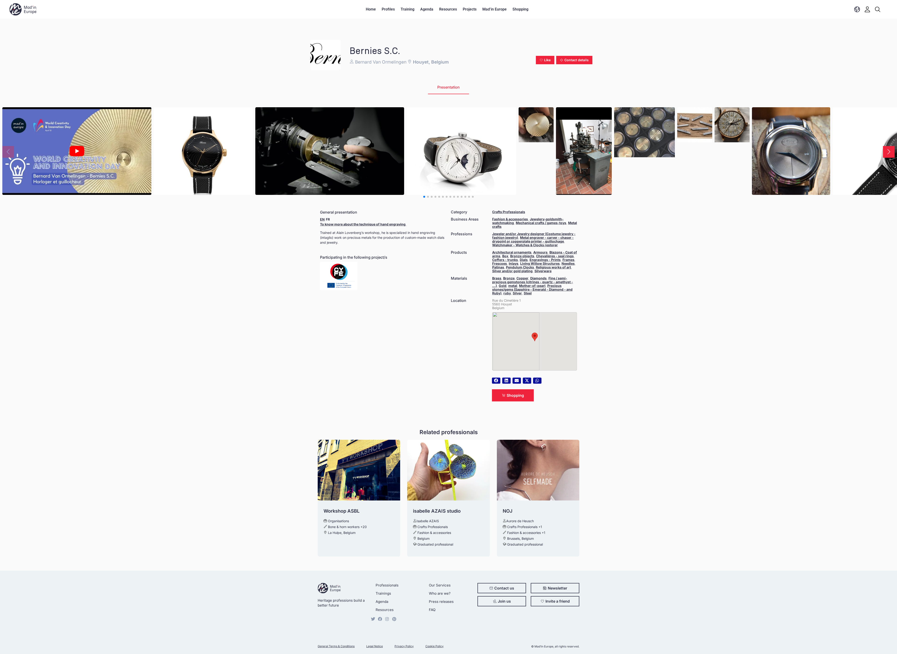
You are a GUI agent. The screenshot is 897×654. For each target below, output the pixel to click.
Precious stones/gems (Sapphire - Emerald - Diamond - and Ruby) (532, 289)
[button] (545, 60)
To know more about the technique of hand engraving (363, 224)
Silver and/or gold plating (512, 271)
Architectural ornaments (511, 252)
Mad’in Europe (494, 9)
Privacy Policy (404, 646)
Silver (517, 293)
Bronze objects (522, 256)
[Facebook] (380, 619)
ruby (507, 293)
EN (322, 219)
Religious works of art (553, 267)
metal (512, 286)
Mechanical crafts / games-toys (541, 223)
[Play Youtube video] (76, 151)
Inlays (513, 263)
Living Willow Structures (540, 263)
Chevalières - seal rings (555, 256)
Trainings (383, 593)
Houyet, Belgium (430, 62)
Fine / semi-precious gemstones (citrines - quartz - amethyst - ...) (532, 282)
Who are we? (440, 593)
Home (371, 9)
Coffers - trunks (505, 260)
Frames (568, 260)
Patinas (498, 267)
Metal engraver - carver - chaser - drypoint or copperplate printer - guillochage (533, 239)
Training (407, 9)
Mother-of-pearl (532, 286)
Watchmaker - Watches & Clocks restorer (525, 245)
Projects (470, 9)
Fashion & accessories (510, 219)
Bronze (509, 278)
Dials (524, 260)
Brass (496, 278)
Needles (568, 263)
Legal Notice (374, 646)
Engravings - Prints (545, 260)
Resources (448, 9)
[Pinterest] (394, 619)
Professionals (387, 585)
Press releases (441, 601)
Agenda (426, 9)
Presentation (448, 87)
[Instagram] (387, 619)
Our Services (440, 585)
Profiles (388, 9)
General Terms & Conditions (336, 646)
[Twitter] (373, 619)
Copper (522, 278)
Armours (540, 252)
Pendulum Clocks (520, 267)
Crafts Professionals (508, 212)
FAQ (432, 610)
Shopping (520, 9)
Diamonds (538, 278)
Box (505, 256)
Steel (528, 293)
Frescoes (499, 263)
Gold (502, 286)
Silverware (543, 271)
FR (328, 219)
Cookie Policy (434, 646)
